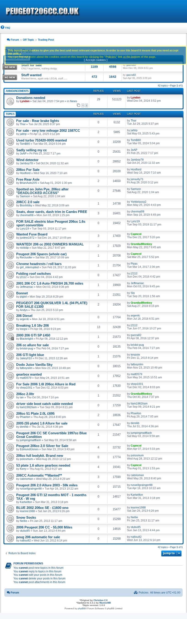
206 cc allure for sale (32, 345)
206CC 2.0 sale (27, 202)
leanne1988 (27, 511)
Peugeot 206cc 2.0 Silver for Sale (42, 446)
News (73, 101)
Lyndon (24, 101)
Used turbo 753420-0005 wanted (41, 140)
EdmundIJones (29, 449)
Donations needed (30, 98)
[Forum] (68, 11)
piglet (23, 296)
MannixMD (105, 602)
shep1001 (26, 387)
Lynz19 (24, 228)
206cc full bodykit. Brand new (39, 455)
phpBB (81, 608)
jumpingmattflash (30, 440)
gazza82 (131, 74)
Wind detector (27, 160)
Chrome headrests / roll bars (39, 264)
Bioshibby (26, 205)
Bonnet (22, 293)
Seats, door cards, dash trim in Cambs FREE (51, 212)
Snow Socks (26, 517)
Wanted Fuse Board (31, 234)
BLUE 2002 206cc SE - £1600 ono (42, 508)
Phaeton (25, 417)
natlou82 (25, 540)
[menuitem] (5, 27)
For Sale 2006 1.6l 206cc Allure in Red (45, 384)
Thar (23, 124)
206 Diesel (24, 316)
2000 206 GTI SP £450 (33, 335)
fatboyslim (26, 368)
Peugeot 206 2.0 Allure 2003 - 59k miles (47, 485)
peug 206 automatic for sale (38, 537)
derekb (24, 426)
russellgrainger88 (31, 488)
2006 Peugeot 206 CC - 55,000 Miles (44, 527)
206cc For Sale (27, 170)
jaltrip (23, 134)
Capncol (136, 234)
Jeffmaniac (26, 286)
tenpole (135, 354)
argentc (24, 319)
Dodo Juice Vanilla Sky (34, 364)
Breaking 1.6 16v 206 (32, 325)
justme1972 (27, 237)
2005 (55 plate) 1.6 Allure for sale (42, 423)
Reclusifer (26, 257)
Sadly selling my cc (31, 150)
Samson (25, 196)
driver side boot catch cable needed (44, 404)
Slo (133, 293)
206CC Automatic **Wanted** (39, 475)
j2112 (23, 277)
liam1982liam (28, 407)
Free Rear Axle (27, 179)
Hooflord (25, 173)
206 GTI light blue (30, 355)
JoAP (23, 153)
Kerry (23, 468)
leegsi (23, 329)
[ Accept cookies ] (95, 60)
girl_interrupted (29, 267)
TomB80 (25, 143)
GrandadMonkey (141, 244)
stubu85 (25, 530)
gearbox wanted (29, 374)
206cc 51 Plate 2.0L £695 (35, 413)
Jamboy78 (26, 163)
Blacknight (26, 338)
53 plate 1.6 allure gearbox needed (43, 465)
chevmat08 (27, 215)
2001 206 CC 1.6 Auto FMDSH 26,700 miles (49, 283)
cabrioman (26, 478)
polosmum (26, 459)
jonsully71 (137, 179)
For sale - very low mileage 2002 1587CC (48, 130)
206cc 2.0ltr (25, 394)
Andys (24, 310)
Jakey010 (26, 358)
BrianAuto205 (28, 182)
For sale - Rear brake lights (37, 121)
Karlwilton (26, 502)
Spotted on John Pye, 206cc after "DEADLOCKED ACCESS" (42, 191)
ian (22, 397)
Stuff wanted (31, 75)
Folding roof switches (33, 273)
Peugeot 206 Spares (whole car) (41, 254)
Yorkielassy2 (138, 201)
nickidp (24, 247)
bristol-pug (26, 348)
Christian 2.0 (101, 600)
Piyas (134, 263)
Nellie (23, 521)
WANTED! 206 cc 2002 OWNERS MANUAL (50, 244)
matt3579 (25, 377)
